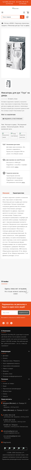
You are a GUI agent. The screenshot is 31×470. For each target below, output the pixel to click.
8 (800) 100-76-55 (9, 1)
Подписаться (23, 312)
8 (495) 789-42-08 (22, 1)
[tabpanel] (15, 227)
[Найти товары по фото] (27, 17)
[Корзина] (28, 12)
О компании (5, 331)
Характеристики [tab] (18, 193)
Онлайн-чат (7, 425)
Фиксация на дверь (11, 124)
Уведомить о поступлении (13, 118)
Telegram (15, 425)
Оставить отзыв (12, 98)
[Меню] (2, 12)
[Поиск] (22, 17)
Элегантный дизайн (13, 126)
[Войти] (24, 12)
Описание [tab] (6, 193)
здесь (16, 167)
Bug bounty (7, 442)
